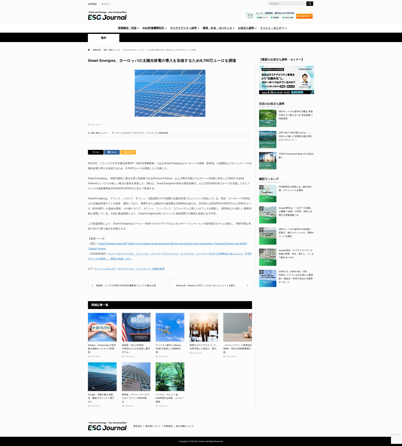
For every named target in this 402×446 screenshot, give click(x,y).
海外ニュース (101, 133)
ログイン (105, 4)
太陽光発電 (163, 133)
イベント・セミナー (272, 28)
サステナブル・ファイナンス (145, 133)
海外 (103, 37)
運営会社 (137, 426)
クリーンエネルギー (123, 133)
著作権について (153, 426)
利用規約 (168, 426)
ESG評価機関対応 (153, 28)
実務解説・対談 (127, 28)
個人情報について (185, 426)
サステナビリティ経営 (183, 28)
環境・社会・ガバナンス (217, 28)
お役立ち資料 (246, 28)
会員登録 (92, 4)
